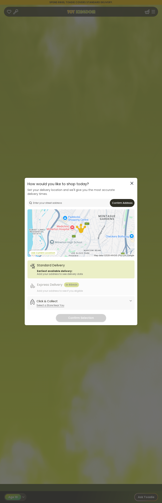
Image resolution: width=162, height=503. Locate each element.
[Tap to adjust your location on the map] (81, 233)
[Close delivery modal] (131, 183)
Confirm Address (122, 203)
